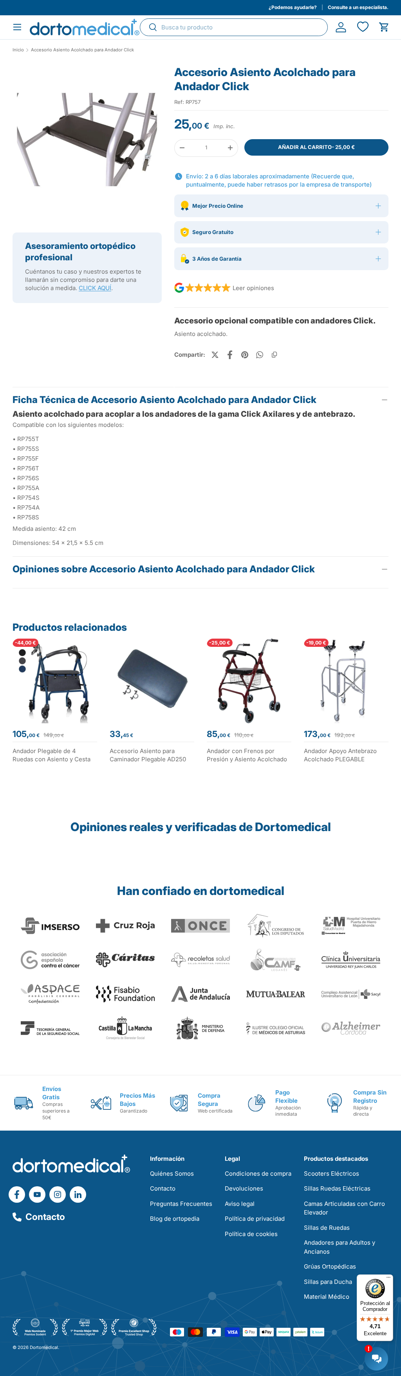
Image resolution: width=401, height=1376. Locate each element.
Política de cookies (251, 1234)
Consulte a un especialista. (358, 7)
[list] (87, 142)
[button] (384, 27)
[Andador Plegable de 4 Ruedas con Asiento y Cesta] (55, 681)
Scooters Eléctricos (331, 1173)
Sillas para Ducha (328, 1281)
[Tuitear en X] (215, 354)
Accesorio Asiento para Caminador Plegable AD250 (148, 755)
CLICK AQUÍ (95, 288)
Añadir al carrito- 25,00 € (316, 147)
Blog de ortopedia (174, 1218)
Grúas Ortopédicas (330, 1266)
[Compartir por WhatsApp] (259, 354)
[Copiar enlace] (274, 354)
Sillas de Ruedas (327, 1227)
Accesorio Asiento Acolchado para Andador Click (82, 50)
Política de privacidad (255, 1218)
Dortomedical (44, 1347)
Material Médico (326, 1296)
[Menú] (388, 1279)
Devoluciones (244, 1188)
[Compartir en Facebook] (229, 354)
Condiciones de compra (258, 1173)
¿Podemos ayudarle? (293, 7)
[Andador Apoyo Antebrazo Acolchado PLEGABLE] (346, 681)
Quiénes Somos (172, 1173)
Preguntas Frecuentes (181, 1203)
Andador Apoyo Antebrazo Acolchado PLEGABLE (340, 755)
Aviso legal (240, 1203)
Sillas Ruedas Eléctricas (337, 1188)
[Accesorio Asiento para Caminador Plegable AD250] (152, 681)
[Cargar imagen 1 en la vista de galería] (87, 139)
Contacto (45, 1216)
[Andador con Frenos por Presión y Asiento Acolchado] (249, 681)
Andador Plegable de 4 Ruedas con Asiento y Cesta (51, 755)
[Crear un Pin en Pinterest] (244, 354)
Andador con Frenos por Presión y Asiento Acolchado (247, 755)
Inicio (18, 50)
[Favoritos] (362, 27)
